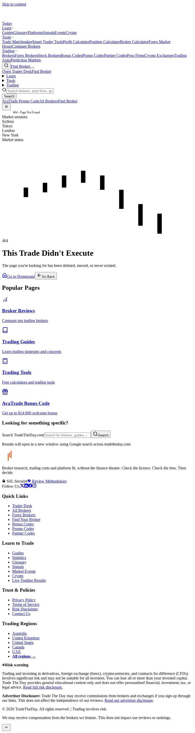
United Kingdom (25, 638)
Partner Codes (115, 55)
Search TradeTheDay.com (23, 435)
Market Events (24, 571)
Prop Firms (135, 55)
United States (23, 642)
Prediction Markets (26, 60)
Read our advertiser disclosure (129, 700)
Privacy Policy (24, 600)
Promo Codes (93, 55)
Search (103, 435)
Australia (19, 633)
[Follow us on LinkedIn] (26, 486)
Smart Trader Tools (47, 42)
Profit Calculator (76, 42)
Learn (6, 28)
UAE (16, 652)
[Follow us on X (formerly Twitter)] (22, 486)
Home (5, 112)
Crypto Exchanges (159, 55)
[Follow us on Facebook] (30, 486)
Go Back (48, 277)
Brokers (8, 55)
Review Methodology (49, 481)
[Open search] (6, 65)
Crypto (71, 32)
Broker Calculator (134, 42)
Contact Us (21, 613)
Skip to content (14, 4)
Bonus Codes (71, 55)
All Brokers (21, 510)
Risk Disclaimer (25, 609)
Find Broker (20, 66)
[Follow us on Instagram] (34, 486)
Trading (8, 51)
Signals (49, 32)
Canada (18, 647)
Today (7, 23)
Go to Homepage (21, 276)
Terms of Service (25, 604)
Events (60, 32)
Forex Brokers (26, 55)
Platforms (35, 32)
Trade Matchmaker (17, 42)
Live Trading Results (29, 580)
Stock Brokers (49, 55)
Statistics (19, 557)
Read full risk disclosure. (43, 687)
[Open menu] (32, 68)
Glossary (20, 32)
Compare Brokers (26, 46)
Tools (6, 37)
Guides (7, 32)
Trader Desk (22, 506)
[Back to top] (6, 727)
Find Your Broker (26, 519)
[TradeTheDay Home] (25, 19)
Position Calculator (104, 42)
